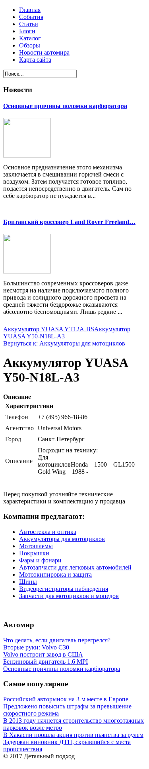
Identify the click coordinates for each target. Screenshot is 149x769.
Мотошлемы (36, 546)
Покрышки (34, 553)
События (31, 16)
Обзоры (29, 45)
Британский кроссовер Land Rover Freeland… (69, 221)
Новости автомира (44, 52)
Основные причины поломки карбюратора (65, 106)
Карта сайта (35, 59)
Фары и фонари (40, 560)
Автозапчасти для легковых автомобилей (75, 567)
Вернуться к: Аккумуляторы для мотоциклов (64, 343)
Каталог (30, 38)
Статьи (28, 24)
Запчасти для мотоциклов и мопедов (69, 595)
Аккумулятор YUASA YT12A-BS (48, 329)
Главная (30, 9)
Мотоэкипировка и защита (55, 574)
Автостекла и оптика (47, 531)
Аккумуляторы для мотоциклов (62, 538)
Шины (28, 581)
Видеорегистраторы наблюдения (63, 588)
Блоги (27, 31)
